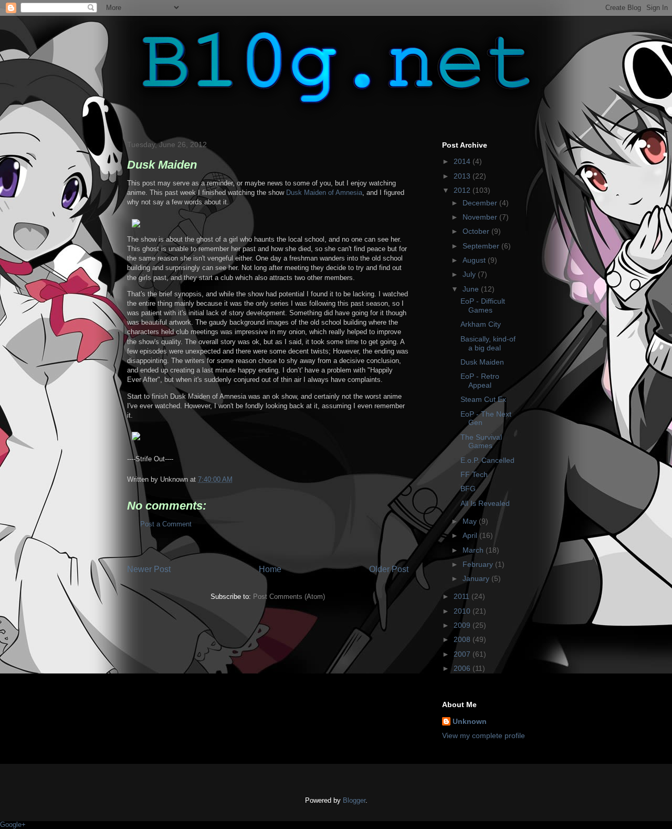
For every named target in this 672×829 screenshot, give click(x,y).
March (474, 550)
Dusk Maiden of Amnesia (324, 192)
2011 (462, 596)
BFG (468, 488)
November (481, 217)
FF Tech (474, 474)
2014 (463, 161)
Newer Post (149, 569)
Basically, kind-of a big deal (488, 343)
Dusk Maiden (482, 362)
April (471, 535)
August (475, 260)
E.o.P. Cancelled (487, 460)
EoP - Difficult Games (482, 305)
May (471, 521)
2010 (463, 611)
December (481, 203)
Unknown (470, 721)
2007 (463, 654)
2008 (463, 639)
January (477, 578)
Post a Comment (166, 524)
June (472, 289)
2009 (463, 625)
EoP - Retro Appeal (479, 380)
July (470, 274)
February (479, 564)
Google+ (13, 824)
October (477, 231)
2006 (463, 668)
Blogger (354, 800)
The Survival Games (481, 441)
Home (270, 569)
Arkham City (480, 324)
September (482, 246)
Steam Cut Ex (483, 399)
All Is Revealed (485, 503)
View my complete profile (483, 735)
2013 (463, 176)
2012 (463, 190)
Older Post (388, 569)
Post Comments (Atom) (289, 596)
